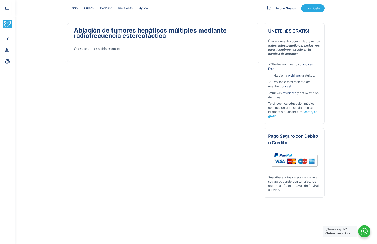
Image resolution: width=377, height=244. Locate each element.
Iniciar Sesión (286, 8)
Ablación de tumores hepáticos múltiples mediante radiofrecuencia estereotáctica (150, 33)
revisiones (289, 93)
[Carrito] (269, 8)
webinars (294, 75)
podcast (285, 86)
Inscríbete (313, 8)
